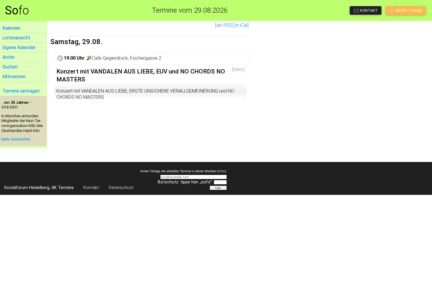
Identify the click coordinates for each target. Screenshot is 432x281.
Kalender (11, 28)
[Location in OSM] (89, 58)
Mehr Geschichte (15, 139)
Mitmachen (14, 76)
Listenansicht (16, 38)
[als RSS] (224, 25)
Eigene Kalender (19, 47)
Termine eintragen (21, 91)
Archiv (8, 57)
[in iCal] (242, 25)
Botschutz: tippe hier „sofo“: (185, 182)
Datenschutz (121, 187)
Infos (221, 171)
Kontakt (91, 187)
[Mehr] (238, 69)
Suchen (10, 67)
